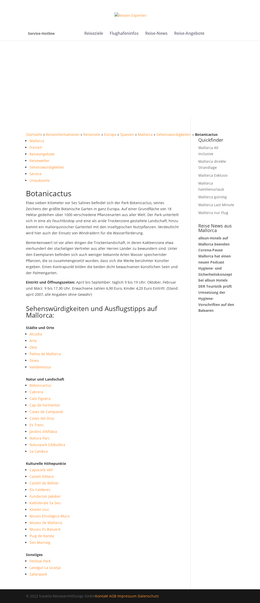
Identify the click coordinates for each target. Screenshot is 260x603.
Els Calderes (39, 489)
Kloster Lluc (39, 509)
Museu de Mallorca (45, 522)
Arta (33, 340)
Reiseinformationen (62, 134)
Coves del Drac (42, 418)
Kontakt (101, 596)
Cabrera (36, 391)
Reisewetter (39, 160)
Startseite (34, 134)
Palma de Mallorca (45, 353)
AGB (112, 596)
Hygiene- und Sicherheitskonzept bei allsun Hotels (215, 274)
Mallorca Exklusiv (213, 175)
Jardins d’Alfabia (43, 431)
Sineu (34, 360)
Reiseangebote (42, 154)
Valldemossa (40, 367)
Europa (110, 134)
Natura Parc (39, 438)
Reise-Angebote (189, 33)
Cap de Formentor (44, 405)
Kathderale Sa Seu (45, 502)
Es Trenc (36, 424)
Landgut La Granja (45, 567)
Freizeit (35, 147)
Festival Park (40, 561)
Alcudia (35, 334)
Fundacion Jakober (45, 496)
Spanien (127, 134)
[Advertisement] (130, 78)
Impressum (127, 596)
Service (35, 173)
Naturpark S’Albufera (47, 444)
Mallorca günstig (212, 196)
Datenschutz (148, 596)
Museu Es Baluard (44, 529)
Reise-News (156, 33)
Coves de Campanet (46, 411)
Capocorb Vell (41, 469)
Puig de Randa (41, 535)
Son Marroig (39, 542)
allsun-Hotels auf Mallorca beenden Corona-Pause (214, 244)
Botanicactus (40, 385)
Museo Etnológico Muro (49, 516)
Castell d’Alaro (41, 476)
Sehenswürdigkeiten (173, 134)
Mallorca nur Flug (213, 212)
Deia (33, 347)
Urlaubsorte (39, 180)
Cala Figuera (40, 398)
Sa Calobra (38, 451)
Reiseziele (93, 33)
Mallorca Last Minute (216, 204)
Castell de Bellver (44, 483)
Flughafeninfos (124, 33)
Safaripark (38, 574)
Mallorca (145, 134)
